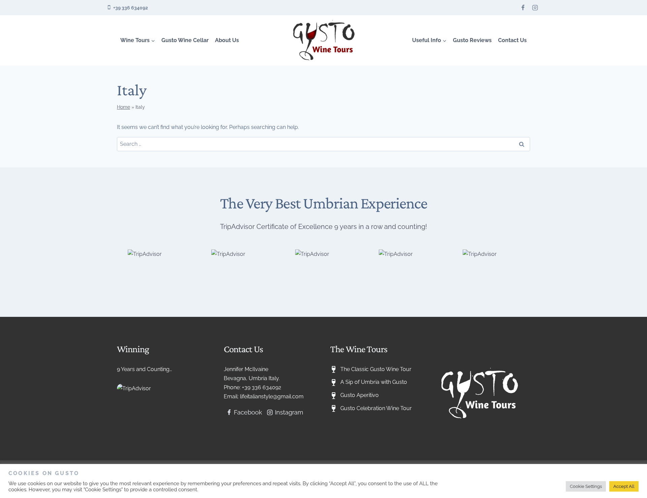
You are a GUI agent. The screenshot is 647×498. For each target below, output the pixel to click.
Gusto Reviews (472, 40)
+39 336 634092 (261, 387)
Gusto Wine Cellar (185, 40)
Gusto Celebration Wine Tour (376, 408)
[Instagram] (535, 7)
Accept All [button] (624, 486)
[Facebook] (523, 7)
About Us (227, 40)
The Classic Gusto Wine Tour (375, 369)
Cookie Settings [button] (586, 486)
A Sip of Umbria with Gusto (373, 382)
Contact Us (512, 40)
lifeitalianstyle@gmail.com (272, 396)
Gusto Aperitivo (359, 395)
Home (123, 107)
